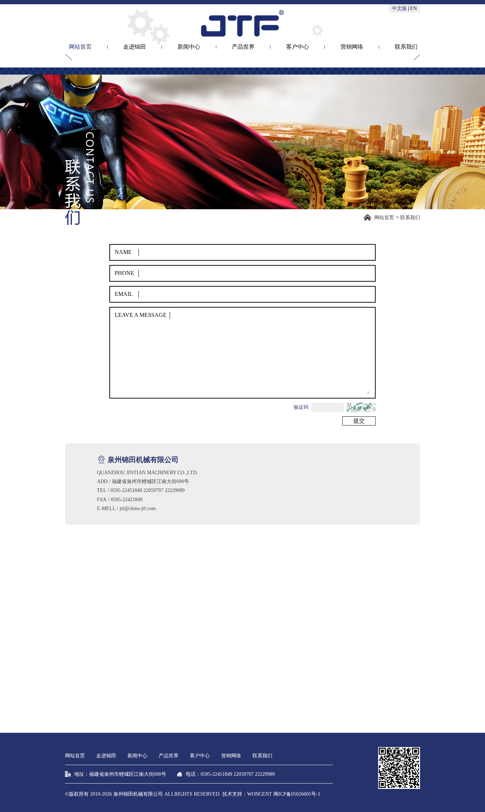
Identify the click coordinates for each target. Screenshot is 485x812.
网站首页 (80, 47)
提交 (359, 421)
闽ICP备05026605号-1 (296, 794)
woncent (259, 794)
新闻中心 (189, 47)
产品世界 (243, 47)
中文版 (399, 8)
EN (413, 8)
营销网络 (351, 47)
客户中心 (297, 47)
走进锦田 (134, 47)
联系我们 (406, 47)
